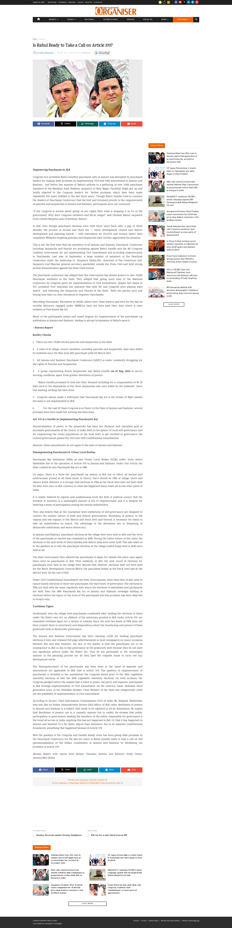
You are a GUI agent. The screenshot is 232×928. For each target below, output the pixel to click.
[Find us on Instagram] (197, 2)
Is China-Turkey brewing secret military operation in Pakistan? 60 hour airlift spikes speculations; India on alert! (182, 246)
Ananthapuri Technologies (53, 924)
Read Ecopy (52, 2)
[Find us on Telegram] (192, 2)
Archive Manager (45, 53)
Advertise (72, 2)
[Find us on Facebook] (176, 2)
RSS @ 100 (147, 19)
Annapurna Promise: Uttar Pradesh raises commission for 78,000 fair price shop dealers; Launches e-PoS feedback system (67, 889)
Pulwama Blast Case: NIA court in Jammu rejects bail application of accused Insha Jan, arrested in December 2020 (66, 859)
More (164, 19)
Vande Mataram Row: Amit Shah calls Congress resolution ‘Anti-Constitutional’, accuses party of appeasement (124, 889)
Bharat (52, 19)
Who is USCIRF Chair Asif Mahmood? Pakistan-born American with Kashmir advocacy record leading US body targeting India (182, 275)
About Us (88, 2)
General (41, 39)
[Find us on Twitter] (184, 2)
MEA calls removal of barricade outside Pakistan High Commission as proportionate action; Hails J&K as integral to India (67, 874)
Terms (143, 921)
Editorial (89, 19)
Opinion (130, 19)
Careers (80, 2)
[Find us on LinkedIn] (188, 2)
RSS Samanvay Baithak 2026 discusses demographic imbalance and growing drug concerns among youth (183, 292)
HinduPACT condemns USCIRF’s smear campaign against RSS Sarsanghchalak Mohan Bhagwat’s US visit (125, 873)
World (70, 19)
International (110, 19)
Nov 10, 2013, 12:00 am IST (68, 53)
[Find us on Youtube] (180, 2)
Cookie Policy (153, 921)
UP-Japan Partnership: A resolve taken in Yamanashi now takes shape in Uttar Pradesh (125, 858)
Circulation (62, 2)
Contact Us (98, 2)
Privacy (136, 921)
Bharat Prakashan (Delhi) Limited (45, 921)
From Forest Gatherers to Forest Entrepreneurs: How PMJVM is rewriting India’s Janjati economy (182, 259)
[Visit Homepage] (115, 11)
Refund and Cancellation (170, 921)
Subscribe (182, 19)
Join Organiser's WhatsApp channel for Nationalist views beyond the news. (87, 783)
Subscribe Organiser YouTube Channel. (87, 780)
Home (35, 39)
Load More (87, 904)
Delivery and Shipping (190, 921)
